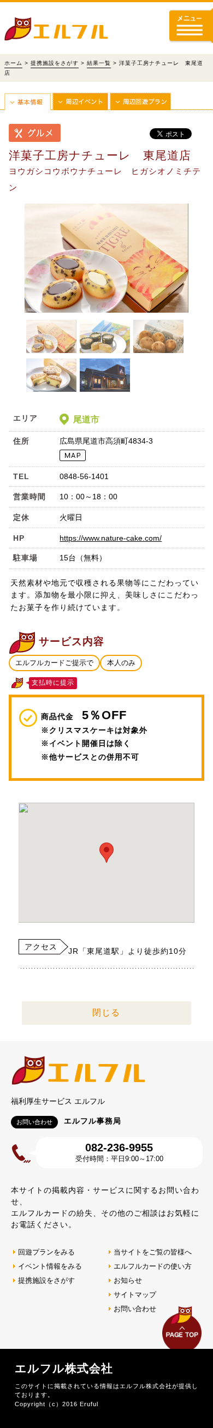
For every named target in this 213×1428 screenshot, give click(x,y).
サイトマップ (135, 1294)
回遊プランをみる (46, 1252)
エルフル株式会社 (64, 1368)
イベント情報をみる (50, 1266)
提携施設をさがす (55, 63)
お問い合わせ (135, 1309)
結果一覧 (99, 63)
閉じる (106, 1012)
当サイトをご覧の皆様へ (153, 1252)
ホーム (13, 63)
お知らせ (128, 1280)
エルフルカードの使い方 (153, 1266)
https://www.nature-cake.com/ (111, 538)
